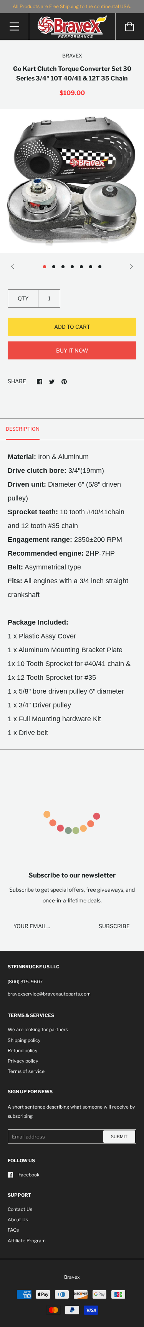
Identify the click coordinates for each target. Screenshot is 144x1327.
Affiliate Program (27, 1240)
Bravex (72, 1277)
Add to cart (72, 326)
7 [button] (99, 266)
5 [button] (81, 266)
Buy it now (72, 350)
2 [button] (53, 266)
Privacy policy (23, 1061)
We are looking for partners (38, 1029)
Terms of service (26, 1071)
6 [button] (90, 266)
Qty (23, 298)
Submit (119, 1136)
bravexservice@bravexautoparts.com (49, 994)
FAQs (13, 1230)
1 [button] (44, 266)
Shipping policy (24, 1040)
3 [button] (63, 266)
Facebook (29, 1175)
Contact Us (20, 1209)
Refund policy (22, 1050)
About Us (18, 1219)
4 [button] (72, 266)
